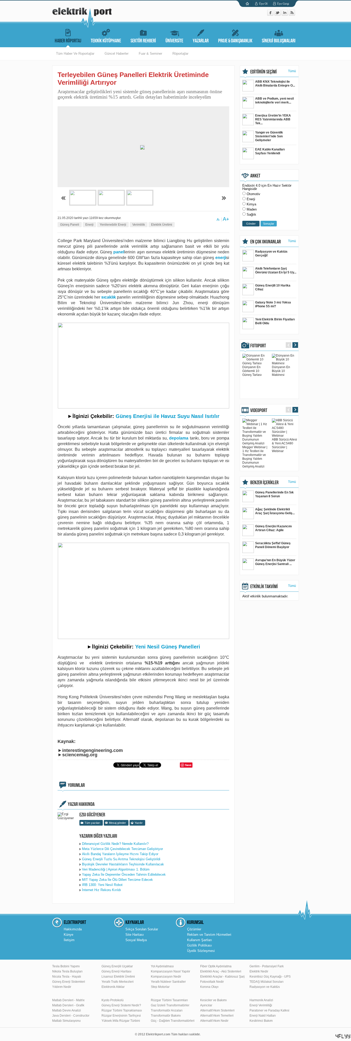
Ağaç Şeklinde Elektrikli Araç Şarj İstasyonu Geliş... (275, 511)
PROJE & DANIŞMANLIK (235, 41)
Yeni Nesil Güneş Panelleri (167, 647)
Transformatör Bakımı (166, 1015)
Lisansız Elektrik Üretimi (118, 976)
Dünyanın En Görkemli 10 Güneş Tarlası (252, 371)
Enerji (89, 224)
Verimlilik (138, 224)
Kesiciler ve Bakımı (213, 1000)
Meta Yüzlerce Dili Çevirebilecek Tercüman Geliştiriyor (122, 849)
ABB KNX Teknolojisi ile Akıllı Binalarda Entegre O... (275, 83)
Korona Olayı (209, 986)
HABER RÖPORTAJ (68, 41)
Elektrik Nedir (259, 971)
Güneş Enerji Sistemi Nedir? (121, 1005)
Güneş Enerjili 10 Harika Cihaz (272, 287)
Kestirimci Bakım (261, 1020)
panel (118, 252)
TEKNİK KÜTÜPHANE (106, 41)
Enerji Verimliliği (261, 1005)
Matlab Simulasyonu (66, 1020)
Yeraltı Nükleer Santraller (168, 981)
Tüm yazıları (92, 822)
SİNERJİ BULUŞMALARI (278, 41)
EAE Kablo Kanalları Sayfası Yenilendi (270, 151)
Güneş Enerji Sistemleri (68, 981)
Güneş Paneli (69, 224)
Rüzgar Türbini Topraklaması (121, 1010)
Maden (252, 209)
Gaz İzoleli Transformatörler (170, 1005)
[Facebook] (270, 14)
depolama (178, 438)
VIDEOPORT (258, 410)
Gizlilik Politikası (199, 945)
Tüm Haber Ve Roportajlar (75, 53)
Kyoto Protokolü (112, 1000)
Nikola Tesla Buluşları (67, 971)
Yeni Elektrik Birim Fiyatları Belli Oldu (275, 321)
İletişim (69, 940)
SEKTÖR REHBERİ (143, 41)
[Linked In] (285, 14)
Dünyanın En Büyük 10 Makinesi (281, 371)
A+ (226, 219)
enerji (220, 257)
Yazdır (139, 822)
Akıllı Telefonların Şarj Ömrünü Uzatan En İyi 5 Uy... (275, 270)
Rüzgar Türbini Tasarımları (169, 1000)
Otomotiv (253, 194)
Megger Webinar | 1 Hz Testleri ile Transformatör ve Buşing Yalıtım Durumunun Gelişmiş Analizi (254, 456)
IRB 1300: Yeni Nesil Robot (102, 885)
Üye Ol (263, 3)
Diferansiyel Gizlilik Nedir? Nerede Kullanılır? (115, 844)
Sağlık (251, 214)
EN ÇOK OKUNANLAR (265, 242)
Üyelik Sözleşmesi (201, 950)
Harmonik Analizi (261, 1000)
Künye (68, 934)
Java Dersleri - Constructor (70, 1015)
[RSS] (292, 14)
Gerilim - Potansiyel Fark (267, 966)
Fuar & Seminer (150, 53)
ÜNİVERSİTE (174, 41)
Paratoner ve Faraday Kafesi (269, 1010)
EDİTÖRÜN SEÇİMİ (263, 72)
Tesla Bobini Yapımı (66, 966)
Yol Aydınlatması (162, 966)
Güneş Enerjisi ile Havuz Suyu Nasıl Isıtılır (167, 416)
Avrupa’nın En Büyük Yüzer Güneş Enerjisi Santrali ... (275, 562)
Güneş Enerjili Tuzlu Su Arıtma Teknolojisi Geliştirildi (121, 859)
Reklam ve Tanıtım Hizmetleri (209, 934)
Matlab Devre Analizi (66, 1010)
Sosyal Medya (136, 940)
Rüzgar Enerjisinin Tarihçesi (121, 1015)
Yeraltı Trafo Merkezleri (117, 981)
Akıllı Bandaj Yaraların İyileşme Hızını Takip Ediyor (120, 854)
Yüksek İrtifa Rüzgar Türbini (120, 1020)
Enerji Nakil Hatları (263, 1015)
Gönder (251, 223)
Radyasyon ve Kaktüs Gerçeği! (271, 253)
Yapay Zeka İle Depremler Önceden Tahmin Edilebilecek (124, 874)
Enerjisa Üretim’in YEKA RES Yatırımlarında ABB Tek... (273, 119)
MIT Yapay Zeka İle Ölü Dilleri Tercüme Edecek (117, 880)
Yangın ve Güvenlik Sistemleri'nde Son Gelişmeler (269, 136)
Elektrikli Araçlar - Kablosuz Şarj (222, 976)
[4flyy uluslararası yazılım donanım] (343, 1036)
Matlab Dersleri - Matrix (68, 1000)
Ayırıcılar (206, 1005)
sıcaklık (108, 297)
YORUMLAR (76, 785)
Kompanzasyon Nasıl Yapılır (170, 971)
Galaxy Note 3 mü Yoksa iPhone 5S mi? (273, 304)
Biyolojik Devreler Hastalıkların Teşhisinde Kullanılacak (123, 864)
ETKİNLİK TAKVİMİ (264, 587)
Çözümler (194, 929)
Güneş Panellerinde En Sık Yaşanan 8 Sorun (274, 494)
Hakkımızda (73, 929)
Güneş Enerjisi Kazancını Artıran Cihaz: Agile (273, 528)
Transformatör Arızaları (166, 1010)
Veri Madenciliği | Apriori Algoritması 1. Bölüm (116, 869)
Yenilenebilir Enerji (113, 224)
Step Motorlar (160, 986)
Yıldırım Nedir (61, 986)
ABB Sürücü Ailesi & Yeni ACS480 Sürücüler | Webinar (284, 445)
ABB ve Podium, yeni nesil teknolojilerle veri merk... (274, 100)
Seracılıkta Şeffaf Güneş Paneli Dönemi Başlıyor (273, 545)
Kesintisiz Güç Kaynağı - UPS (270, 976)
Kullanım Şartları (199, 940)
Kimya (251, 204)
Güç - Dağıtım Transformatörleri (173, 1020)
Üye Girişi (283, 3)
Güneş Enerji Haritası (116, 971)
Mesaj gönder (117, 822)
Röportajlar (180, 53)
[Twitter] (278, 14)
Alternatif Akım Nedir (214, 1020)
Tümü (292, 71)
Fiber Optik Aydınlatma (216, 966)
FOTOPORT (258, 346)
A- (218, 219)
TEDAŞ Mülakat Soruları (266, 981)
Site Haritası (134, 934)
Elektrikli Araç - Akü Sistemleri (220, 971)
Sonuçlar (268, 223)
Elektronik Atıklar (113, 986)
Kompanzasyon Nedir (166, 976)
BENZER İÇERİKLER (264, 483)
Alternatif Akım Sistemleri (217, 1010)
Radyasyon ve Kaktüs (265, 986)
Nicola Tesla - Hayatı (66, 976)
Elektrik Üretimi (161, 224)
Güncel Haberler (116, 53)
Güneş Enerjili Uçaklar (117, 966)
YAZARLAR (201, 41)
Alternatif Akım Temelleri (217, 1015)
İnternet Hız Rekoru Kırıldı (101, 890)
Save (188, 765)
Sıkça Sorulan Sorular (141, 929)
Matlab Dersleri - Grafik (68, 1005)
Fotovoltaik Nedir (212, 981)
